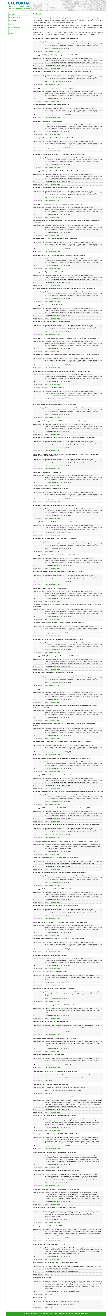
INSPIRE (11, 24)
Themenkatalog (13, 20)
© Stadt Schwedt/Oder (30, 1313)
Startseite (12, 14)
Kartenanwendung (14, 17)
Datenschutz (84, 1313)
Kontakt (11, 33)
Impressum (77, 1313)
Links (10, 30)
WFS (58, 51)
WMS (46, 51)
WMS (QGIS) (52, 51)
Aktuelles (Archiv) (14, 27)
